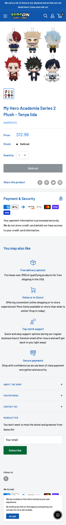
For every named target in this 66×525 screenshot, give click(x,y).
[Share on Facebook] (39, 182)
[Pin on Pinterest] (46, 182)
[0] (59, 16)
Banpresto (10, 122)
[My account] (52, 16)
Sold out (33, 168)
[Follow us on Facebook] (6, 478)
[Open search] (46, 16)
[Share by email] (60, 182)
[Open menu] (5, 16)
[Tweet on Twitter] (53, 182)
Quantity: (9, 155)
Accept (12, 516)
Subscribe (15, 450)
